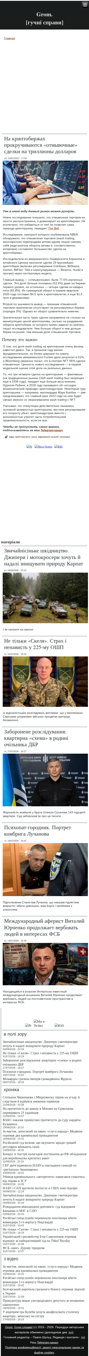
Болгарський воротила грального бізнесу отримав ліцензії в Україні (44, 1291)
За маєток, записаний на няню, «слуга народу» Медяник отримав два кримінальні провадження (43, 1133)
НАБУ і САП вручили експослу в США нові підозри (40, 1188)
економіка (65, 437)
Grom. (44, 14)
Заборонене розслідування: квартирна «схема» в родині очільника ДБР (36, 738)
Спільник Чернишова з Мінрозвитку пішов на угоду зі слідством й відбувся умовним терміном (41, 1099)
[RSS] (58, 446)
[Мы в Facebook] (28, 1025)
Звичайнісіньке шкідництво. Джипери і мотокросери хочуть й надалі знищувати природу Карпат (43, 557)
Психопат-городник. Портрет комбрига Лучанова (37, 830)
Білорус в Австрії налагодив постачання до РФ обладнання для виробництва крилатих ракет (44, 1156)
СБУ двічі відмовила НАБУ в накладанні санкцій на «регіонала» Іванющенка (39, 1167)
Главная (9, 38)
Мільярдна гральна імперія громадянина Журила (37, 1079)
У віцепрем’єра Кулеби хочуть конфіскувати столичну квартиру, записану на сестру (41, 1314)
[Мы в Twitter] (43, 1025)
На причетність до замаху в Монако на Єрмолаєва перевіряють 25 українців (38, 1110)
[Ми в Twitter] (43, 446)
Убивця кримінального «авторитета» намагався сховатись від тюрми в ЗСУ (44, 1178)
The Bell (53, 228)
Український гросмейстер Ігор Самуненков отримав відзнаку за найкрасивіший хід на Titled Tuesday (39, 1238)
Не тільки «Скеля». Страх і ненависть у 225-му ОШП (35, 643)
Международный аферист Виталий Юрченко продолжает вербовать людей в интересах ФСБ (44, 927)
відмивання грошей (48, 437)
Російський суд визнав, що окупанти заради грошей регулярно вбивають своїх (39, 1144)
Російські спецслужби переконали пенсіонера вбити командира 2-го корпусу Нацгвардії (40, 1220)
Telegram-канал (47, 1342)
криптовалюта (22, 437)
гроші (34, 437)
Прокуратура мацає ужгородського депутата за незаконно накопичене (43, 1302)
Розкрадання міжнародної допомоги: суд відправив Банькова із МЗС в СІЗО (39, 1208)
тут (70, 1332)
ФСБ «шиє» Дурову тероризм (23, 1248)
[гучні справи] (23, 1327)
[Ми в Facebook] (29, 446)
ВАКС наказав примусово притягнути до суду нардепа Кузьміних (42, 1122)
